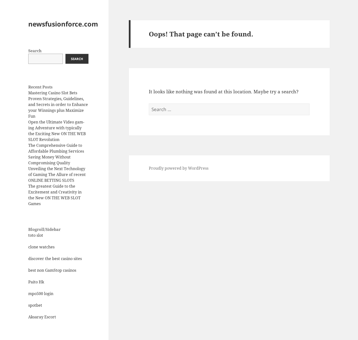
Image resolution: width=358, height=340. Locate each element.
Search (35, 50)
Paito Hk (36, 282)
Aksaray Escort (42, 317)
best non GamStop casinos (52, 270)
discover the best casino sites (55, 258)
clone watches (41, 247)
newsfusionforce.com (63, 23)
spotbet (35, 305)
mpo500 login (40, 293)
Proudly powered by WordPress (178, 168)
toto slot (35, 235)
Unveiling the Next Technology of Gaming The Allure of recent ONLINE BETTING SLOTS (57, 174)
